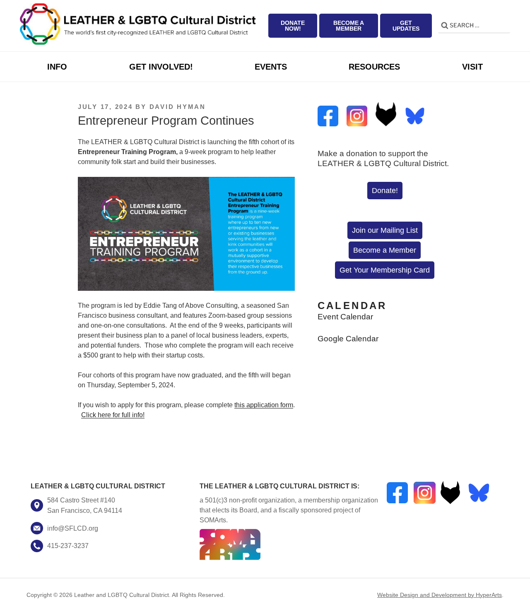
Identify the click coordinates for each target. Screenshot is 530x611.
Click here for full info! (113, 414)
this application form (263, 404)
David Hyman (177, 106)
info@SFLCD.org (72, 528)
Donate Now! (293, 25)
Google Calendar (348, 338)
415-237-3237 (68, 545)
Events (271, 66)
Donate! (385, 190)
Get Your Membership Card (385, 270)
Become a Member (348, 25)
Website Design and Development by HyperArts (439, 595)
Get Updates (406, 25)
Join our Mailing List (385, 230)
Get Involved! (161, 66)
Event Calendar (345, 316)
